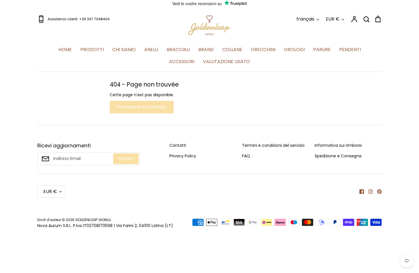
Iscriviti (126, 158)
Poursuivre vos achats (141, 107)
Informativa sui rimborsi (338, 145)
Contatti (177, 145)
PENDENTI (350, 49)
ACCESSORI (181, 61)
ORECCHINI (263, 49)
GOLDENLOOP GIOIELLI (93, 219)
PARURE (322, 49)
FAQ (246, 156)
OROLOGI (294, 49)
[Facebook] (359, 191)
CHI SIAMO (124, 49)
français (305, 19)
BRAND (206, 49)
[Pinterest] (377, 191)
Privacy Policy (182, 156)
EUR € (332, 19)
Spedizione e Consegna (338, 156)
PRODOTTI (92, 49)
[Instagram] (368, 191)
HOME (65, 49)
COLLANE (232, 49)
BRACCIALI (178, 49)
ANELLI (151, 49)
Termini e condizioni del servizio (273, 145)
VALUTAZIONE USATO (226, 61)
